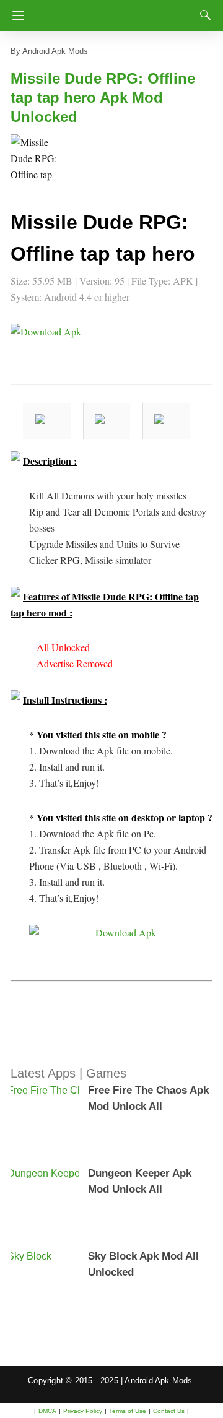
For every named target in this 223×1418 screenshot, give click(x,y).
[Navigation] (15, 15)
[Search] (202, 15)
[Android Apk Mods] (116, 12)
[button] (35, 159)
